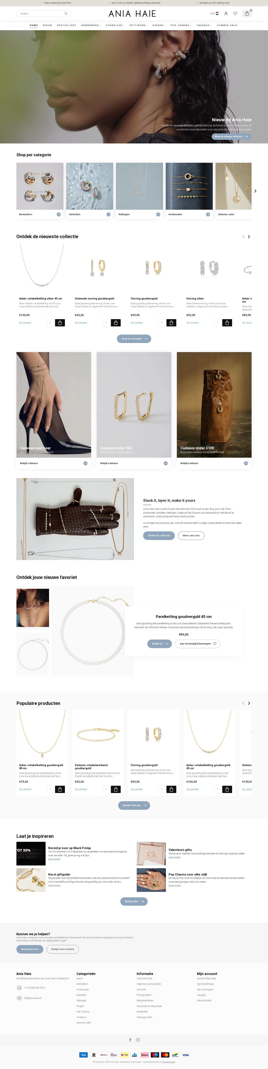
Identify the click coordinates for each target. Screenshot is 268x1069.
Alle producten (204, 1000)
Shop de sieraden (132, 338)
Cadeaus (203, 25)
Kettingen (137, 25)
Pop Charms (180, 25)
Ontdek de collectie (159, 535)
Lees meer (54, 859)
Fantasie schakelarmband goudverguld (91, 767)
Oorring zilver (195, 298)
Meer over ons (191, 535)
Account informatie (206, 978)
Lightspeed (136, 1062)
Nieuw (47, 25)
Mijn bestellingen (205, 984)
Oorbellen (114, 25)
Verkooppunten (144, 1017)
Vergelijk (201, 995)
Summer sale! (227, 25)
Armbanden (90, 25)
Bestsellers (66, 25)
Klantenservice (30, 949)
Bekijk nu (157, 643)
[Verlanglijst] (235, 13)
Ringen (158, 25)
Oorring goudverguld (144, 298)
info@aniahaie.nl (33, 998)
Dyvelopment (169, 1062)
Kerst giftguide (59, 874)
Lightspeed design (151, 1062)
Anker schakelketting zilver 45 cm (40, 298)
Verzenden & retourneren (149, 1006)
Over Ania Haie (144, 978)
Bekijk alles (131, 901)
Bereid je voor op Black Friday (69, 848)
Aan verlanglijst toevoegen (195, 643)
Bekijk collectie (132, 805)
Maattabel (142, 1011)
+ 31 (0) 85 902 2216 (34, 987)
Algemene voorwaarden (149, 984)
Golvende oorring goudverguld (94, 298)
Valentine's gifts (180, 850)
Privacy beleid (144, 995)
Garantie (141, 989)
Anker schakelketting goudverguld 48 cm (41, 767)
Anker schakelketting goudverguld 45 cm (208, 767)
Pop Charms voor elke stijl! (188, 874)
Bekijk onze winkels (62, 949)
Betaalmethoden (145, 1000)
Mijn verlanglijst (205, 989)
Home (34, 25)
